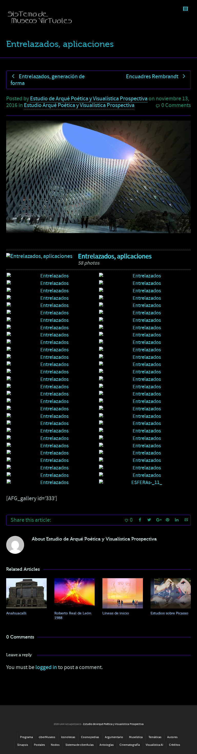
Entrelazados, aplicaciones (115, 256)
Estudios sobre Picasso (169, 613)
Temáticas (155, 737)
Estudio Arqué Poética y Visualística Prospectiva (79, 105)
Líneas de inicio (115, 613)
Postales (39, 745)
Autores (172, 737)
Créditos (174, 745)
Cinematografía (130, 745)
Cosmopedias (90, 737)
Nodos (55, 745)
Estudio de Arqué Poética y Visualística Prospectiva (88, 98)
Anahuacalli (16, 613)
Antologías (107, 745)
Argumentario (114, 737)
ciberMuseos (47, 737)
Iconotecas (68, 737)
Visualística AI (154, 745)
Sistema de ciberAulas (79, 745)
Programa (26, 737)
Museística (136, 737)
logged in (46, 667)
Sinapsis (22, 745)
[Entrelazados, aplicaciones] (39, 256)
